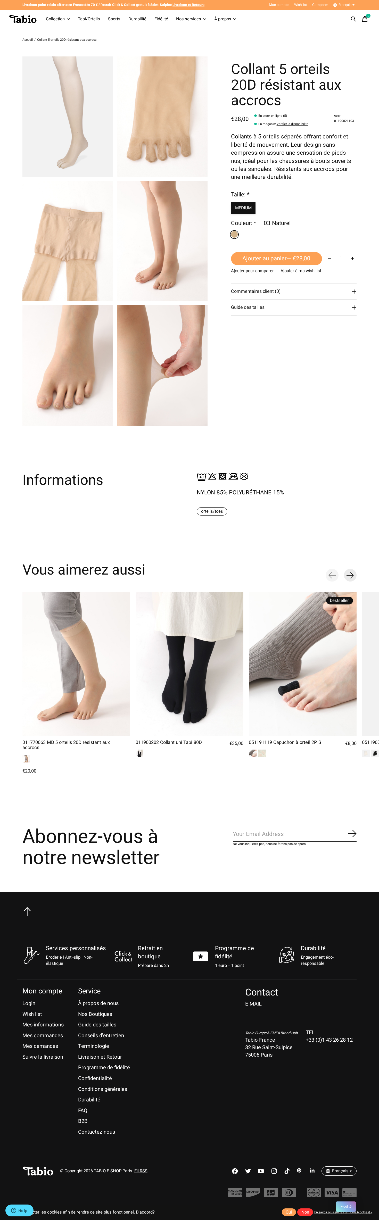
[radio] (234, 234)
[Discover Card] (253, 1195)
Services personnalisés (76, 948)
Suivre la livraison (42, 1057)
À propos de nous (98, 1003)
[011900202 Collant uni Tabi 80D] (189, 664)
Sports (114, 19)
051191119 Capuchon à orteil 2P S (285, 742)
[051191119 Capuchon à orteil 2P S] (303, 664)
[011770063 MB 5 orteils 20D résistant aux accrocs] (76, 664)
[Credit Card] (349, 1195)
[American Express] (235, 1195)
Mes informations (43, 1024)
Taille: (240, 194)
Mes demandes (40, 1046)
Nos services (188, 19)
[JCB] (271, 1195)
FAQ (82, 1110)
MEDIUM (243, 208)
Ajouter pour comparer (252, 271)
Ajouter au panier (276, 259)
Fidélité (161, 19)
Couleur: (261, 223)
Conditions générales (102, 1089)
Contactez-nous (96, 1132)
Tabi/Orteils (89, 19)
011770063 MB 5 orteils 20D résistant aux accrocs (66, 745)
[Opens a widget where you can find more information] (19, 1211)
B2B (83, 1121)
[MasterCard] (314, 1195)
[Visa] (332, 1195)
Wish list (32, 1014)
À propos (222, 19)
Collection (55, 19)
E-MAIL (253, 1004)
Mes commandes (42, 1035)
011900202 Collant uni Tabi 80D (169, 742)
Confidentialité (95, 1078)
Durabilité (137, 19)
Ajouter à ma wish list (301, 271)
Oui (289, 1212)
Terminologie (93, 1046)
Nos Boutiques (95, 1014)
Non (305, 1212)
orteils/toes (212, 511)
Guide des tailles (97, 1024)
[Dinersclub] (289, 1195)
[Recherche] (353, 19)
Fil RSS (140, 1171)
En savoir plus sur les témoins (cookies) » (343, 1212)
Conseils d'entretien (101, 1035)
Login (28, 1003)
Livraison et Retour (100, 1057)
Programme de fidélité (104, 1067)
